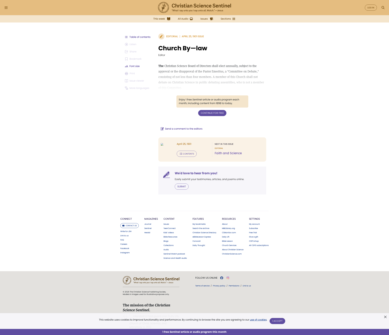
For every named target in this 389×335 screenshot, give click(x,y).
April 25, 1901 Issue (193, 36)
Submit (181, 186)
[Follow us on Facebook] (222, 278)
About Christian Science (232, 250)
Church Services (229, 245)
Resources (229, 219)
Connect (126, 219)
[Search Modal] (383, 7)
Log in (370, 7)
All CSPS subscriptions (259, 245)
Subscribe (253, 228)
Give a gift (253, 237)
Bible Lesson (227, 241)
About (224, 224)
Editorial (172, 36)
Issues (166, 224)
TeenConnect (170, 228)
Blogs (166, 241)
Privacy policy (219, 285)
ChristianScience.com (232, 254)
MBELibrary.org (228, 228)
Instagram (125, 253)
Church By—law (182, 48)
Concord (196, 241)
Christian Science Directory (204, 233)
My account (254, 224)
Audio (166, 250)
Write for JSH (125, 231)
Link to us (124, 236)
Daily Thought (199, 245)
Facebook (124, 248)
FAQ (122, 240)
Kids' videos (169, 233)
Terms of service (202, 285)
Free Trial (253, 233)
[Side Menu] (6, 7)
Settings (254, 219)
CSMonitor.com (229, 233)
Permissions (234, 285)
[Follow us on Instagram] (228, 278)
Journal (147, 224)
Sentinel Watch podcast (174, 254)
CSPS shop (254, 241)
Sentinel (147, 228)
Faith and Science (228, 153)
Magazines (151, 219)
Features (198, 219)
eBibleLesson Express (202, 237)
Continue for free (212, 113)
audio (175, 258)
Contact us (131, 225)
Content (169, 219)
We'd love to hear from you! (196, 173)
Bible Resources (170, 237)
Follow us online (206, 278)
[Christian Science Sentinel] (194, 7)
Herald (147, 233)
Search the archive (201, 228)
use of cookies (258, 319)
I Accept (277, 321)
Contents (188, 153)
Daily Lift (225, 237)
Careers (123, 244)
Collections (169, 245)
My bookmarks (199, 224)
